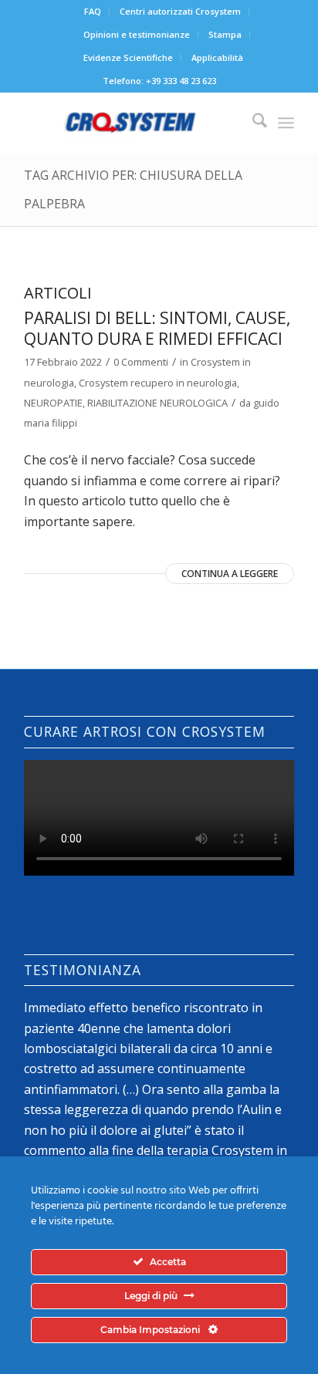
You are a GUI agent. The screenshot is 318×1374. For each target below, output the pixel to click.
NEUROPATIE (53, 403)
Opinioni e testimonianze (136, 34)
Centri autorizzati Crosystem (180, 11)
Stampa (225, 34)
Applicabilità (217, 57)
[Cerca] (252, 123)
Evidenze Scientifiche (128, 57)
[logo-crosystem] (132, 123)
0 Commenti (140, 362)
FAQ (92, 11)
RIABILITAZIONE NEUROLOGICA (157, 403)
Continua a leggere (229, 573)
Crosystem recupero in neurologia (158, 383)
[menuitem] (93, 11)
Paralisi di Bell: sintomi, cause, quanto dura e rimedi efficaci (157, 328)
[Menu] (286, 122)
